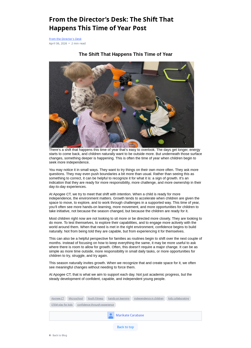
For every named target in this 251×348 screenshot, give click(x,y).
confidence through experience (95, 304)
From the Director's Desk (65, 39)
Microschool (76, 298)
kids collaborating (178, 298)
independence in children (149, 298)
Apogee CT (57, 298)
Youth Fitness (95, 298)
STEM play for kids (62, 304)
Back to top (125, 327)
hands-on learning (118, 298)
